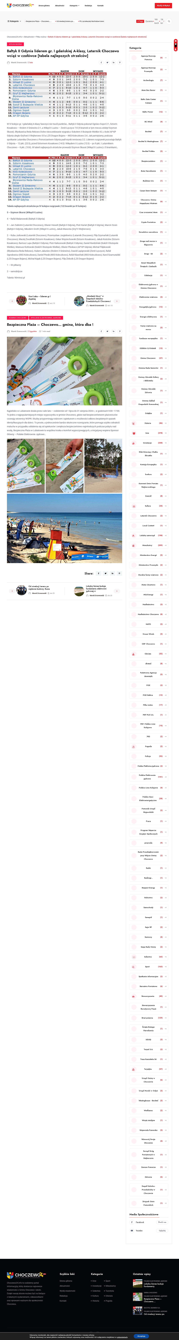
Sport (108, 1281)
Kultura (95, 1296)
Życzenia (149, 21)
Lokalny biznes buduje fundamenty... (30, 21)
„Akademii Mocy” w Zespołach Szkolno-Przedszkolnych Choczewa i (98, 299)
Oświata (109, 1296)
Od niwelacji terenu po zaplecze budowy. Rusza (39, 587)
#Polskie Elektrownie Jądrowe (46, 318)
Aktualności (59, 6)
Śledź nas (162, 1222)
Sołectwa (96, 1291)
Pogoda (109, 1301)
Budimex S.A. (155, 1308)
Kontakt (100, 6)
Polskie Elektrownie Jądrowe (155, 1281)
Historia (95, 1301)
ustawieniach (122, 1337)
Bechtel (147, 1308)
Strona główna (44, 6)
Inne (94, 1281)
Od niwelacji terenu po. (154, 1314)
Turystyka (110, 1291)
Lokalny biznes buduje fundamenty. (154, 1285)
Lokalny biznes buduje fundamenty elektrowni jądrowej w (96, 589)
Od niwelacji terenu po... (88, 21)
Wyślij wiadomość (67, 1291)
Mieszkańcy (111, 1286)
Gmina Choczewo (150, 1292)
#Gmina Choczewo (17, 318)
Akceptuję (141, 1336)
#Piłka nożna (15, 44)
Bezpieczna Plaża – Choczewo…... (61, 21)
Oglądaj (162, 1230)
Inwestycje (96, 1286)
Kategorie (73, 6)
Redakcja (88, 6)
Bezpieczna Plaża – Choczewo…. (152, 1300)
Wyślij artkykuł (163, 5)
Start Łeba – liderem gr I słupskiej (39, 297)
